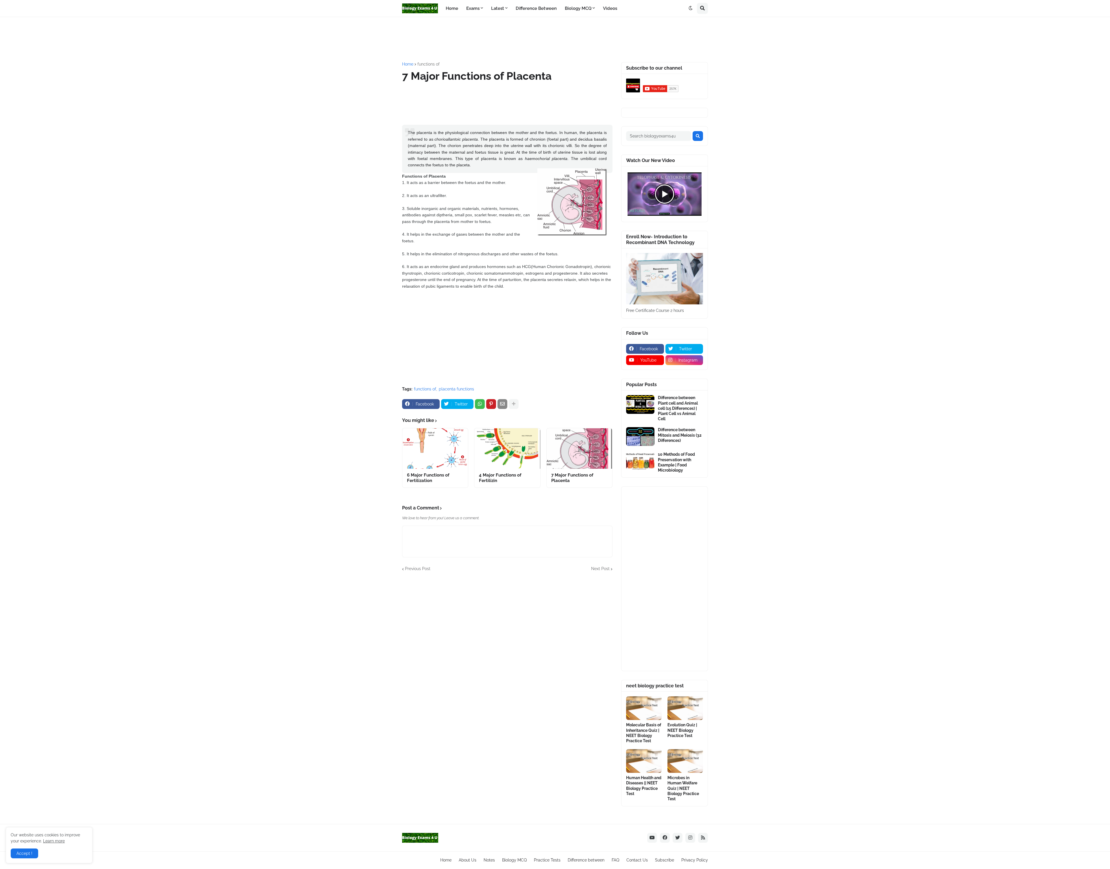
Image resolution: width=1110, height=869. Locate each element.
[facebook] (665, 838)
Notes (489, 860)
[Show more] (514, 404)
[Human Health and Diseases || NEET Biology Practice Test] (644, 761)
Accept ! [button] (24, 853)
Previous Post (417, 568)
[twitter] (677, 838)
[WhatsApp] (480, 404)
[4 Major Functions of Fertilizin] (507, 448)
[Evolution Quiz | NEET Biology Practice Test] (685, 708)
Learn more (54, 841)
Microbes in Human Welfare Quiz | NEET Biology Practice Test (683, 788)
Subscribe (664, 860)
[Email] (502, 404)
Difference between (586, 860)
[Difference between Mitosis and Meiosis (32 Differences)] (640, 436)
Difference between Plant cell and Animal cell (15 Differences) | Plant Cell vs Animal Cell (678, 408)
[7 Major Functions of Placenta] (579, 448)
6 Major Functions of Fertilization (428, 477)
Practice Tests (547, 860)
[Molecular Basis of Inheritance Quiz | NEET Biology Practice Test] (644, 708)
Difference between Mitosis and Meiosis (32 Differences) (680, 434)
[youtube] (652, 838)
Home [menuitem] (452, 8)
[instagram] (690, 838)
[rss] (703, 838)
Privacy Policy (694, 860)
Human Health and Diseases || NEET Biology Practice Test (643, 785)
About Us (467, 860)
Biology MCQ (514, 860)
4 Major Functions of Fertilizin (500, 477)
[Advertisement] (542, 39)
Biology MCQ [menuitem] (578, 8)
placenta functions (456, 389)
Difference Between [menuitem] (536, 8)
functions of (428, 64)
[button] (690, 8)
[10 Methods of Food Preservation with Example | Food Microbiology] (640, 461)
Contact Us (637, 860)
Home (407, 64)
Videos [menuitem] (610, 8)
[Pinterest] (491, 404)
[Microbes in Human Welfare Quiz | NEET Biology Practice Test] (685, 761)
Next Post (600, 568)
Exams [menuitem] (473, 8)
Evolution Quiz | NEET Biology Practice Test (682, 730)
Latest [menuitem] (497, 8)
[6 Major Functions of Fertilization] (435, 448)
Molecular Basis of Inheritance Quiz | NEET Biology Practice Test (643, 733)
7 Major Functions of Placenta (572, 477)
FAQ (615, 860)
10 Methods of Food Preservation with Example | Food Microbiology (676, 462)
